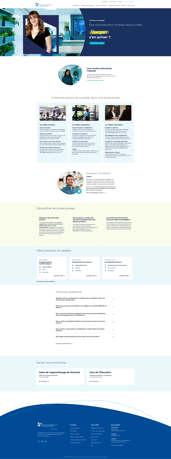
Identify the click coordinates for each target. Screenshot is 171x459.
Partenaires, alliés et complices (78, 439)
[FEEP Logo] (43, 5)
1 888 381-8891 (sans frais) (118, 430)
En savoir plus (43, 381)
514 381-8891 (114, 429)
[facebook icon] (39, 441)
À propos (120, 1)
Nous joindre (112, 1)
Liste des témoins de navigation (100, 456)
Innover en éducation (101, 5)
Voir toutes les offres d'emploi (45, 281)
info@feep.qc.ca (115, 435)
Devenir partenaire (75, 442)
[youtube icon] (42, 441)
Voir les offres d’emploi (97, 43)
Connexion (131, 1)
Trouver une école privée (98, 431)
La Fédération (76, 5)
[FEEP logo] (47, 426)
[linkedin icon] (45, 441)
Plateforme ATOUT (96, 442)
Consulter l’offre (58, 275)
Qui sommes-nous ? (75, 428)
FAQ (92, 445)
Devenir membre (74, 434)
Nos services (73, 431)
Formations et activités (114, 5)
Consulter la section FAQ (63, 343)
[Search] (125, 1)
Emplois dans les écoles (97, 428)
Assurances (104, 1)
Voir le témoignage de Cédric (95, 192)
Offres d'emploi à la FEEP (77, 437)
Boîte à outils (131, 5)
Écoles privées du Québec (87, 5)
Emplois (124, 5)
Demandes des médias (117, 445)
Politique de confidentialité (85, 456)
